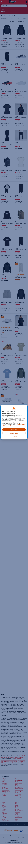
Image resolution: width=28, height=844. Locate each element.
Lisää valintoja (14, 436)
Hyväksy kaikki (14, 429)
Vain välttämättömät (14, 433)
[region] (14, 422)
